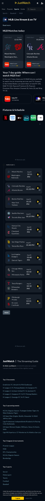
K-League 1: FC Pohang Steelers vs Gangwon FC (20, 388)
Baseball (13, 13)
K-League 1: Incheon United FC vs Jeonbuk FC (19, 391)
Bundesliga (7, 458)
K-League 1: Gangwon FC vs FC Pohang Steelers (20, 394)
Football (6, 481)
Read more (6, 25)
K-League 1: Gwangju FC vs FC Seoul (16, 397)
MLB (20, 13)
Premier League (8, 446)
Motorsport (7, 475)
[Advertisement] (20, 143)
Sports (5, 13)
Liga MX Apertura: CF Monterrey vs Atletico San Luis (22, 432)
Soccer (5, 472)
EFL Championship (9, 452)
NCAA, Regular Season (11, 455)
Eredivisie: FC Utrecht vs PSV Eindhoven (17, 385)
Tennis (5, 478)
